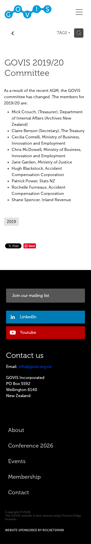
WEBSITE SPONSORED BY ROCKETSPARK (34, 530)
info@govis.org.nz (35, 366)
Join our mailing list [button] (30, 295)
